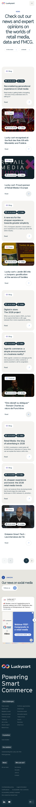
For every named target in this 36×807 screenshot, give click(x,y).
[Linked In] (4, 802)
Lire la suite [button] (7, 609)
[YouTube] (9, 802)
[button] (31, 3)
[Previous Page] (4, 560)
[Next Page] (10, 560)
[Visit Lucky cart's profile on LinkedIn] (4, 599)
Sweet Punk (14, 795)
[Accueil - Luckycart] (8, 3)
